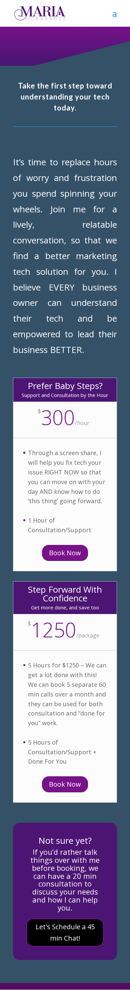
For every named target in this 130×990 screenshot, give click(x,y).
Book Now (65, 552)
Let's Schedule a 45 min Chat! (65, 932)
